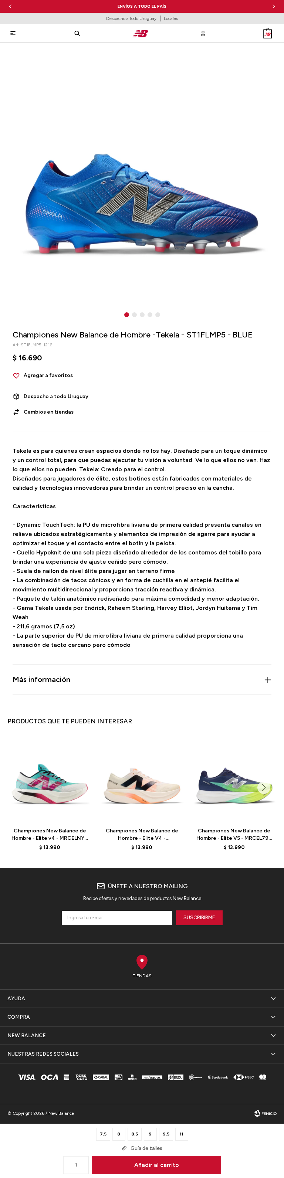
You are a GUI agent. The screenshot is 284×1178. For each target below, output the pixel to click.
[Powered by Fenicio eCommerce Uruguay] (265, 1113)
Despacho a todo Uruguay (131, 18)
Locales (171, 18)
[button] (273, 6)
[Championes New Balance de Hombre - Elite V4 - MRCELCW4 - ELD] (141, 779)
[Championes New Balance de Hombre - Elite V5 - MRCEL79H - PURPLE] (234, 779)
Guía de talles (146, 1148)
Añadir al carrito (156, 1164)
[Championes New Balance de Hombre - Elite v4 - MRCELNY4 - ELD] (49, 779)
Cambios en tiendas (49, 412)
